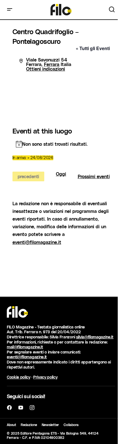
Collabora (71, 425)
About (11, 425)
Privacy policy (45, 377)
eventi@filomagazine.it (36, 242)
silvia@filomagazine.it (94, 336)
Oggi (61, 174)
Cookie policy (18, 377)
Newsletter (50, 425)
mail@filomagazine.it (25, 346)
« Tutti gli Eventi (93, 48)
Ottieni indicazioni (45, 68)
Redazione (29, 425)
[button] (9, 9)
